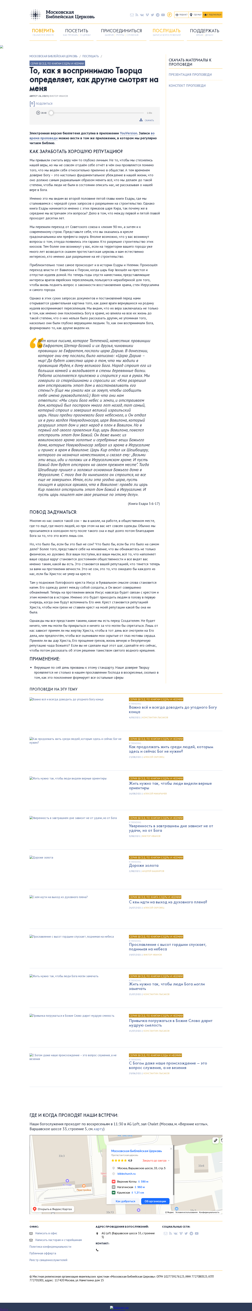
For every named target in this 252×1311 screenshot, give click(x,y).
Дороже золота (143, 865)
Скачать (149, 120)
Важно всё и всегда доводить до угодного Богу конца (173, 709)
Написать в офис (46, 1233)
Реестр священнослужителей (48, 1260)
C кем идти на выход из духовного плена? (168, 902)
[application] (94, 113)
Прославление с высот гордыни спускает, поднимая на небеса (168, 947)
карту (98, 1128)
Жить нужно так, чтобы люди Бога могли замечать (167, 986)
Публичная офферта (43, 1253)
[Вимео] (147, 15)
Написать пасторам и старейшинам (58, 1240)
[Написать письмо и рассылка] (132, 15)
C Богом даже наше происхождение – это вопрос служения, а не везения (168, 1065)
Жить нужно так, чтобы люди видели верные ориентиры (170, 785)
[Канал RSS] (136, 15)
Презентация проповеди (190, 74)
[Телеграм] (157, 15)
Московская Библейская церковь (54, 56)
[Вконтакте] (142, 15)
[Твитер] (152, 15)
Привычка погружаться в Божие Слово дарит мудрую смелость (171, 1023)
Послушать (90, 56)
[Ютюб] (163, 15)
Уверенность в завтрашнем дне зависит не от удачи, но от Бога (171, 828)
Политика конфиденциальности (50, 1246)
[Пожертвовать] (169, 14)
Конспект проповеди (187, 85)
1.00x (149, 113)
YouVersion (128, 133)
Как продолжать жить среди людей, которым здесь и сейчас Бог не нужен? (171, 749)
